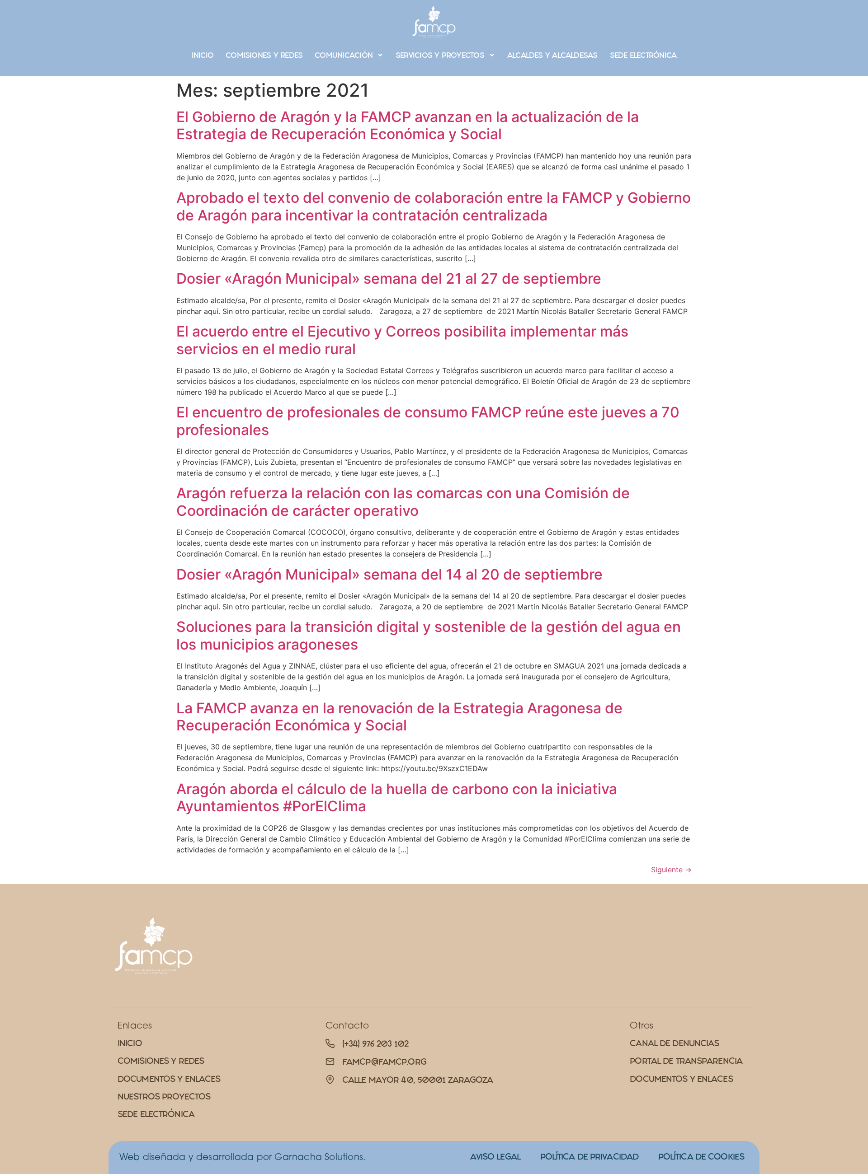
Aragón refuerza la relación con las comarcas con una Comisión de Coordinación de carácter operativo (403, 501)
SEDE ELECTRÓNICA (643, 55)
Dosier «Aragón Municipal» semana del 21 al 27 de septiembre (388, 278)
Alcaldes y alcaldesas (552, 55)
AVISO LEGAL (495, 1156)
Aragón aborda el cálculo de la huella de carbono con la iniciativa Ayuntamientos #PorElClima (396, 797)
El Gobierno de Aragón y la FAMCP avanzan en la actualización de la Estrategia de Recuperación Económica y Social (407, 125)
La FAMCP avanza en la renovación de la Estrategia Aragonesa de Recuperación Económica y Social (399, 716)
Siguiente (671, 869)
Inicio (202, 55)
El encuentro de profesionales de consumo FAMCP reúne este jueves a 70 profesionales (427, 420)
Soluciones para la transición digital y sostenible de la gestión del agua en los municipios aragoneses (428, 635)
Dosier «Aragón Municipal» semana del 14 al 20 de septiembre (389, 574)
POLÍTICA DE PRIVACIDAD (589, 1156)
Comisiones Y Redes (264, 55)
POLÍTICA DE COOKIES (701, 1156)
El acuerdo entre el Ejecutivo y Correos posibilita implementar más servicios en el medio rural (402, 340)
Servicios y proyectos (440, 55)
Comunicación (344, 55)
